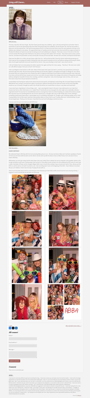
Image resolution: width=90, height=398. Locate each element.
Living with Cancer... (17, 2)
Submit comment (14, 361)
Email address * (13, 342)
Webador (79, 395)
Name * (11, 335)
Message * (11, 349)
